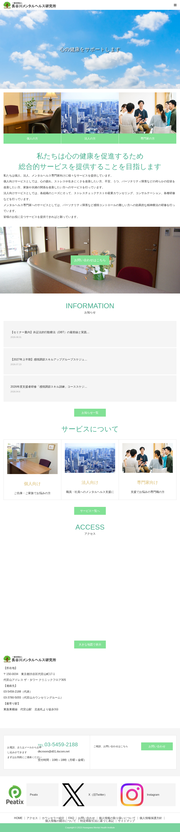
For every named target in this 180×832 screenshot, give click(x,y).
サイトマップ (126, 821)
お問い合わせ (157, 746)
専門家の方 (148, 138)
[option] (90, 49)
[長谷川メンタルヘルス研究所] (30, 5)
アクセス (32, 818)
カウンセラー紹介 (53, 818)
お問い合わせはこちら (90, 260)
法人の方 (90, 138)
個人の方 (32, 138)
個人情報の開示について (60, 821)
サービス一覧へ (90, 510)
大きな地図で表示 (90, 644)
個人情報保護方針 (151, 818)
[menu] (175, 5)
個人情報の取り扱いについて (117, 818)
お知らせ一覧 (90, 412)
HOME (18, 818)
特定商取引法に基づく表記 (97, 821)
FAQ (71, 818)
